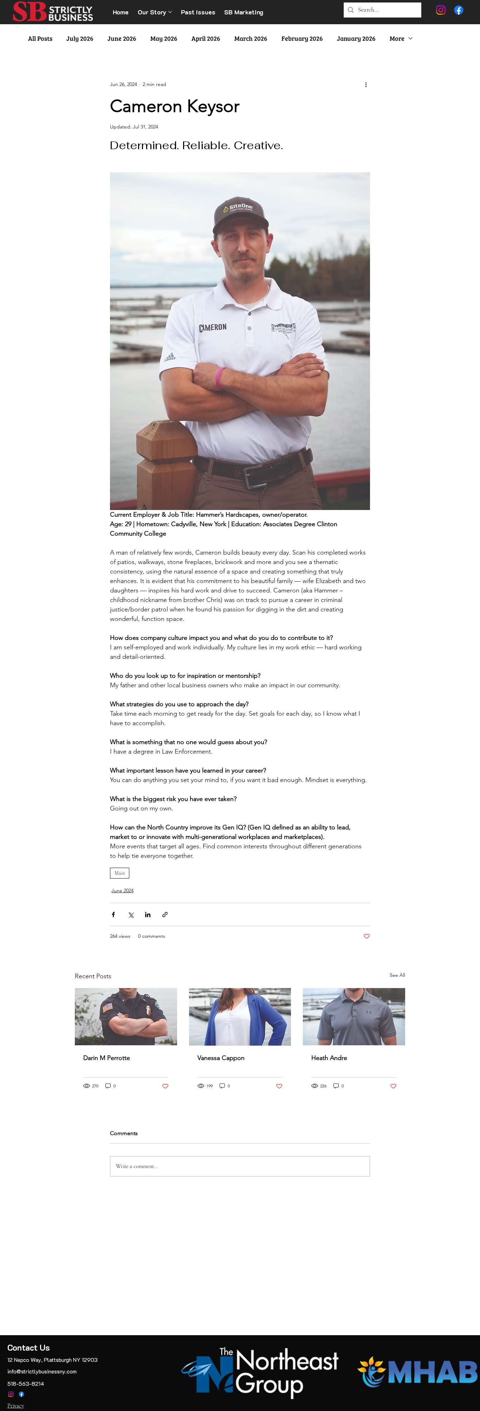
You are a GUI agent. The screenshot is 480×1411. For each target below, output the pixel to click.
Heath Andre (329, 1058)
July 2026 (79, 38)
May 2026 (163, 38)
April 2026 (206, 38)
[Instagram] (10, 1394)
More (397, 38)
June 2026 (122, 38)
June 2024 (122, 890)
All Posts (40, 38)
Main (120, 873)
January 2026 (356, 38)
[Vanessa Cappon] (240, 1017)
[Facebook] (21, 1394)
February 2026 (302, 38)
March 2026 (250, 38)
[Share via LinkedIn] (147, 914)
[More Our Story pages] (170, 12)
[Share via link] (165, 914)
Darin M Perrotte (106, 1058)
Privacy (15, 1405)
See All (397, 975)
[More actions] (366, 84)
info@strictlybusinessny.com (42, 1371)
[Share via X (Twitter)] (130, 914)
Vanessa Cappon (221, 1058)
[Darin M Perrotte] (126, 1016)
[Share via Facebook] (113, 914)
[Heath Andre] (354, 1016)
